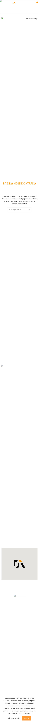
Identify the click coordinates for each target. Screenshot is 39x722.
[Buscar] (32, 3)
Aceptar (26, 718)
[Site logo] (19, 3)
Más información (14, 718)
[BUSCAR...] (29, 209)
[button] (19, 564)
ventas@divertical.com (12, 542)
